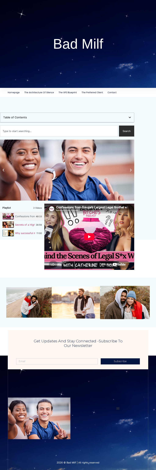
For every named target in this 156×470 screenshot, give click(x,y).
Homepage (14, 92)
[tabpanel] (89, 237)
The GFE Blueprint (67, 92)
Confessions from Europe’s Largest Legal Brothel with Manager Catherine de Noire (25, 216)
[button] (130, 117)
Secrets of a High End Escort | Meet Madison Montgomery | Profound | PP (25, 224)
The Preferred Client (92, 92)
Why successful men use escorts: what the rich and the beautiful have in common (25, 233)
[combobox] (59, 131)
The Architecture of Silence (39, 92)
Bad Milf (78, 44)
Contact (112, 92)
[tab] (22, 216)
